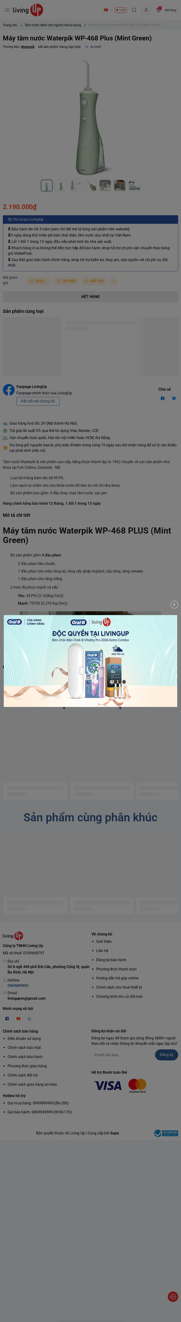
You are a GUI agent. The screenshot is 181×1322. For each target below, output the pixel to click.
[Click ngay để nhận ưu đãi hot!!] (90, 661)
